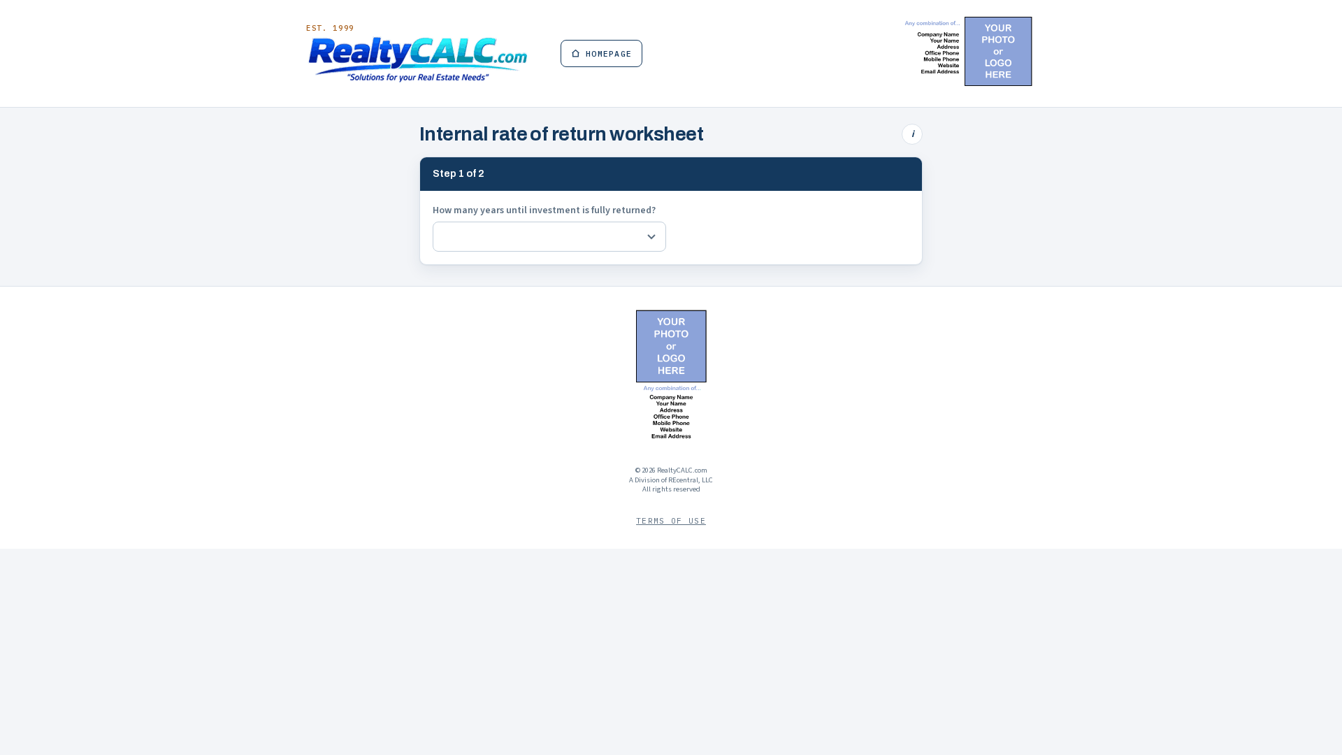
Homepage (609, 53)
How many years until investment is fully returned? (544, 210)
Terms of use (671, 521)
